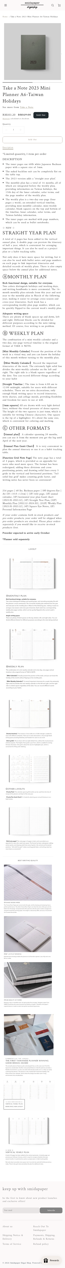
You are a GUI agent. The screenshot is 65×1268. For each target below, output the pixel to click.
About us (8, 1226)
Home (5, 16)
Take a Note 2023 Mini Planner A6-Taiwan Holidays (34, 16)
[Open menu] (6, 5)
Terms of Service (12, 1244)
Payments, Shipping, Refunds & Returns (44, 1237)
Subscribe (51, 1210)
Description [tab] (8, 147)
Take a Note (27, 107)
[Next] (60, 53)
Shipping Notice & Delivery (13, 1237)
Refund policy (41, 1244)
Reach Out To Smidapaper (41, 1228)
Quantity (7, 124)
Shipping (6, 118)
